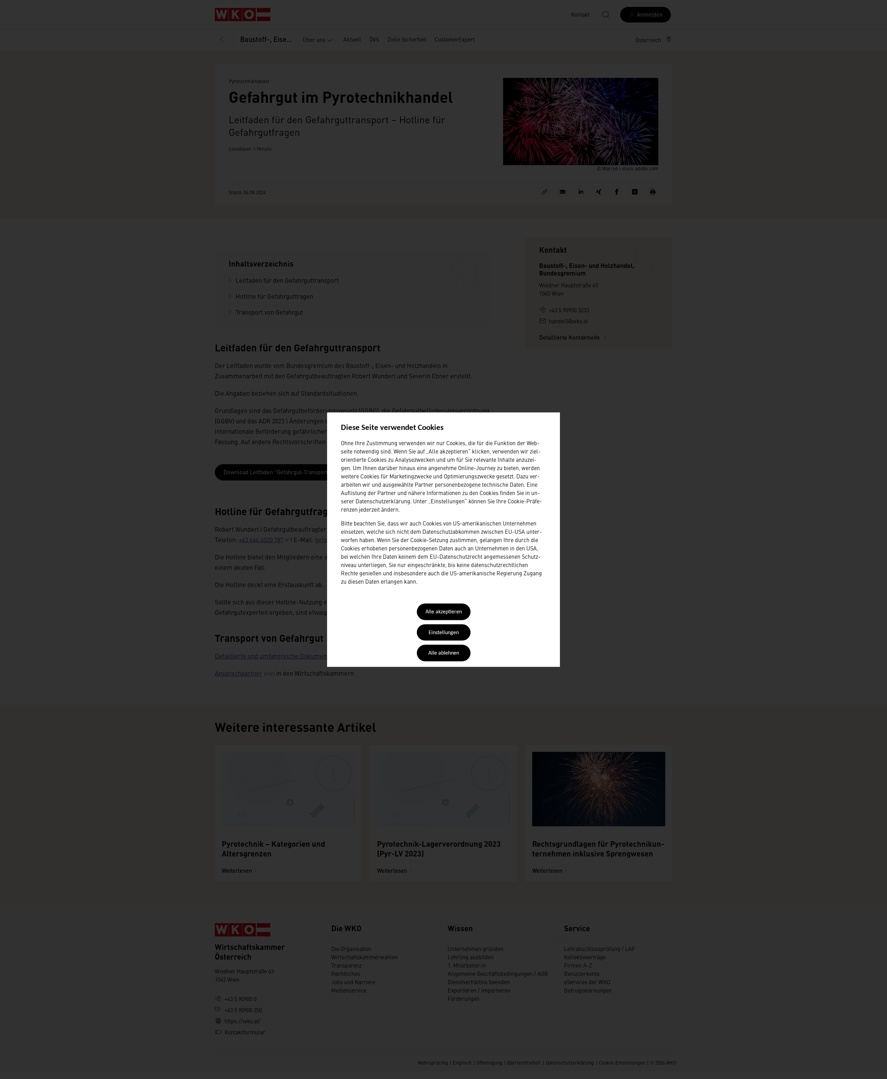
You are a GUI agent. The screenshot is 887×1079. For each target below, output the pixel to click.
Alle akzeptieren (443, 612)
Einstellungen (444, 633)
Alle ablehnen (443, 653)
